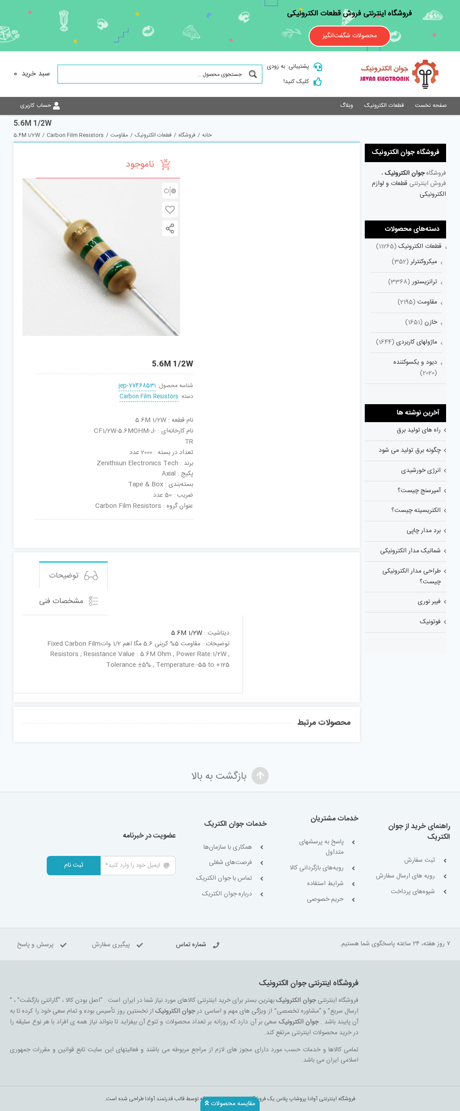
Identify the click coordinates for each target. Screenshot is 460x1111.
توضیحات (65, 575)
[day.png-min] (82, 522)
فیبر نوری (429, 601)
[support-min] (146, 522)
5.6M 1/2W (186, 633)
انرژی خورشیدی (421, 470)
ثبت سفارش (419, 860)
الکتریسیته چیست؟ (416, 510)
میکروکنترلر (424, 261)
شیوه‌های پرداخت (413, 892)
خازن (431, 322)
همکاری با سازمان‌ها (227, 847)
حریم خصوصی (325, 900)
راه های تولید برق (419, 430)
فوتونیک (430, 622)
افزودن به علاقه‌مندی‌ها (170, 209)
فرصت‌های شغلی (230, 863)
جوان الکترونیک (405, 173)
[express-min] (178, 522)
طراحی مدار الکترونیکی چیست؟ (411, 576)
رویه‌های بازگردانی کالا (316, 868)
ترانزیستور (424, 282)
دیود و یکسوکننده (415, 362)
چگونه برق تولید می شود (410, 450)
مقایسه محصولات (232, 1103)
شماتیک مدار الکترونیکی (410, 551)
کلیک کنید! (296, 82)
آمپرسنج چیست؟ (419, 490)
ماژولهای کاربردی (416, 342)
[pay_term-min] (114, 522)
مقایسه (170, 190)
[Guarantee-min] (50, 522)
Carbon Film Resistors (148, 396)
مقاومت (427, 302)
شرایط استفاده (325, 884)
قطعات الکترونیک (420, 246)
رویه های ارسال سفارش (405, 876)
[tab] (73, 575)
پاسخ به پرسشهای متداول (321, 847)
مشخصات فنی (62, 601)
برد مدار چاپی (424, 530)
